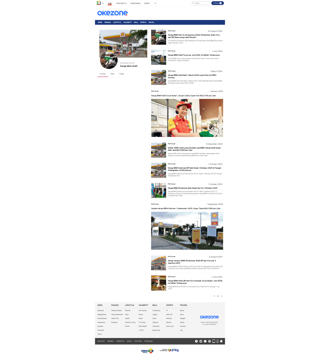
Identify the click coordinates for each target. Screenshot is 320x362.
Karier (129, 341)
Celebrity (127, 22)
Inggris (154, 314)
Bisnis (182, 310)
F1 (167, 310)
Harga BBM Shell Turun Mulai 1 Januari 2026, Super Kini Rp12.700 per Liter (183, 96)
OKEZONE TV (121, 3)
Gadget (182, 318)
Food (126, 314)
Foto (112, 74)
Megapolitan (102, 314)
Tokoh (100, 334)
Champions (156, 310)
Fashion (127, 310)
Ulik (181, 330)
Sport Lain (170, 326)
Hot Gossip (142, 310)
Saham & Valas (116, 310)
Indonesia (155, 326)
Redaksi (111, 341)
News (100, 22)
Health (127, 318)
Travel (151, 22)
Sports (143, 22)
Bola (136, 22)
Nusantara (101, 322)
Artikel (103, 74)
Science (183, 326)
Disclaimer (149, 341)
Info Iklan (138, 341)
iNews (147, 3)
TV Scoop (142, 322)
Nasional (101, 310)
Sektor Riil (115, 318)
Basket (168, 322)
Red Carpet (143, 326)
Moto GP (169, 314)
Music (141, 318)
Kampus (100, 326)
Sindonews (135, 3)
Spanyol (155, 322)
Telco (182, 314)
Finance (107, 22)
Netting (169, 318)
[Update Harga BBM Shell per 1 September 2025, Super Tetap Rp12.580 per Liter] (187, 231)
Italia (154, 318)
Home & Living (130, 322)
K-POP (141, 330)
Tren (110, 3)
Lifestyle (117, 22)
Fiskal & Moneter (117, 314)
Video (121, 74)
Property (114, 322)
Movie (141, 314)
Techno (183, 305)
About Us (101, 341)
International (102, 318)
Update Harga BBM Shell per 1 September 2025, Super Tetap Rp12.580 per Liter (185, 209)
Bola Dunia (156, 330)
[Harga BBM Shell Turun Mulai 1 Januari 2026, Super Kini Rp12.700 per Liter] (187, 118)
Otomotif (101, 330)
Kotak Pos (120, 341)
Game (182, 322)
